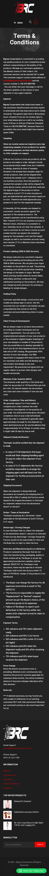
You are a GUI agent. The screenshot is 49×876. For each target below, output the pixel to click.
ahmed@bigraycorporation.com (17, 748)
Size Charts (7, 779)
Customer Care (9, 775)
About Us (7, 771)
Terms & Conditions (11, 784)
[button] (31, 870)
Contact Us (7, 788)
